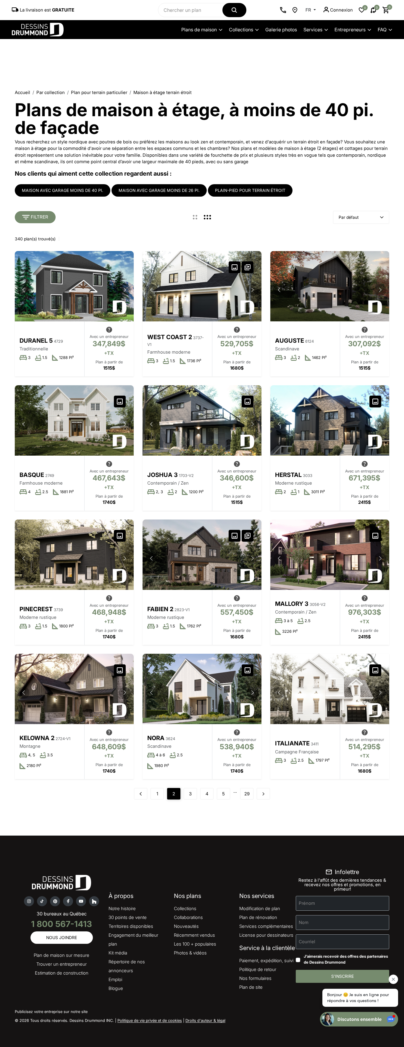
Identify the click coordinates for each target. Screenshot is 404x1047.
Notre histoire (122, 908)
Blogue (116, 988)
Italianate (292, 743)
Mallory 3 (291, 603)
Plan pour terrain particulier (99, 92)
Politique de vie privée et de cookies (149, 1020)
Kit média (118, 953)
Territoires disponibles (131, 926)
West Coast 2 (169, 337)
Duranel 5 (36, 340)
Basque (32, 474)
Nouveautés (186, 926)
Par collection (50, 92)
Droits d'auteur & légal (205, 1020)
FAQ (382, 30)
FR (309, 10)
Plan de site (251, 987)
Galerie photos (281, 30)
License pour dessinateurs (266, 935)
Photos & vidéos (190, 953)
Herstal (288, 474)
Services (312, 30)
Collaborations (188, 917)
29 (247, 794)
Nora (155, 738)
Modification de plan (259, 908)
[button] (125, 290)
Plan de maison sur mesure (61, 955)
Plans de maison (199, 30)
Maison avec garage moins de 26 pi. (159, 190)
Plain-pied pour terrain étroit (250, 190)
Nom (303, 922)
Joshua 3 (162, 474)
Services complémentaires (266, 926)
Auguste (289, 340)
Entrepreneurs (350, 30)
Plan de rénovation (258, 917)
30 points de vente (128, 917)
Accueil (22, 92)
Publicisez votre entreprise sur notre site (51, 1011)
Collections (241, 30)
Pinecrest (36, 609)
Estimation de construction (61, 973)
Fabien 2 (160, 609)
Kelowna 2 (37, 738)
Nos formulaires (255, 978)
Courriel (307, 941)
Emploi (115, 979)
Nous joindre (61, 937)
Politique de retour (257, 969)
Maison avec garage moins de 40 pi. (62, 190)
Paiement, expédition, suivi (266, 960)
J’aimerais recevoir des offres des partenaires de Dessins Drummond (346, 959)
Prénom (307, 903)
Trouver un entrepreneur (61, 964)
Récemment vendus (194, 935)
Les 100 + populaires (195, 944)
